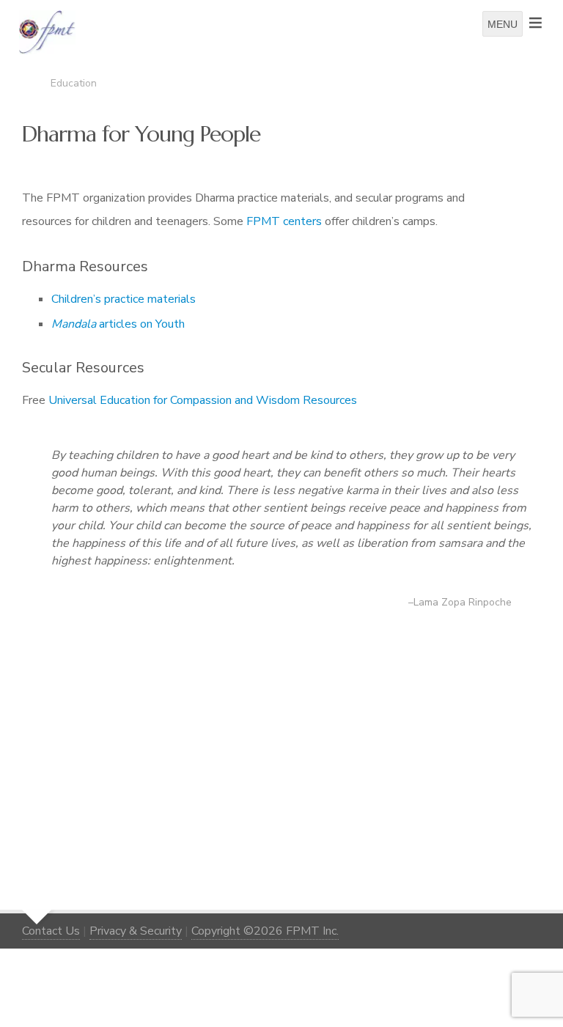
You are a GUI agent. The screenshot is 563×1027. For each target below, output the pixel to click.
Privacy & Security (135, 931)
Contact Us (51, 931)
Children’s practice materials (123, 299)
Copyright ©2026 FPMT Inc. (265, 931)
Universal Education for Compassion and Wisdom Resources (202, 400)
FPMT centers (284, 221)
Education (74, 83)
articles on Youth (118, 324)
